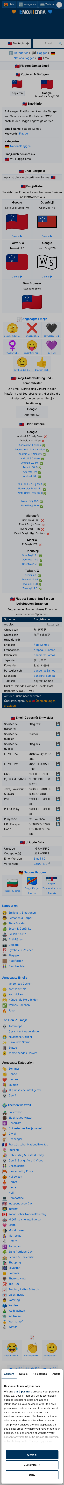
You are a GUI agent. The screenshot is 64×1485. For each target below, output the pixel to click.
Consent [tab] (9, 1373)
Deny (32, 1474)
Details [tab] (23, 1373)
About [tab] (56, 1373)
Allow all (32, 1454)
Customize (30, 1464)
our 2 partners (23, 1391)
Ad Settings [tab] (40, 1373)
